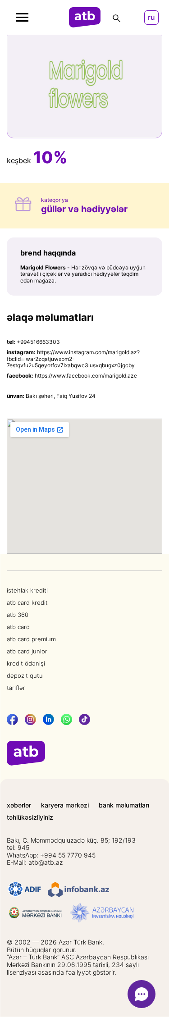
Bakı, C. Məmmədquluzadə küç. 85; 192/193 (71, 840)
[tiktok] (84, 719)
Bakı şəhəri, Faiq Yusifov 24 (61, 395)
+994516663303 (38, 341)
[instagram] (30, 719)
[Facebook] (12, 719)
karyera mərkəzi (65, 805)
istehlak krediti (27, 590)
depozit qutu (25, 675)
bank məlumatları (124, 805)
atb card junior (27, 651)
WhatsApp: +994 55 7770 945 (51, 855)
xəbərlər (19, 805)
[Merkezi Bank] (35, 913)
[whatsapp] (66, 719)
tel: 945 (18, 847)
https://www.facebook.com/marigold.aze (86, 375)
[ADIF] (24, 889)
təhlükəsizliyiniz (30, 817)
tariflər (16, 687)
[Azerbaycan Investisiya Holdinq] (101, 913)
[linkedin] (48, 719)
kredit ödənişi (26, 663)
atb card (18, 626)
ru (151, 17)
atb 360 (17, 614)
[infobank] (78, 889)
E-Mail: (35, 862)
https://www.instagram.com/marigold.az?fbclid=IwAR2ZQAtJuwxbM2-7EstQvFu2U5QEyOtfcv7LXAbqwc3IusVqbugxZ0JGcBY (73, 359)
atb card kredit (27, 602)
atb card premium (31, 639)
